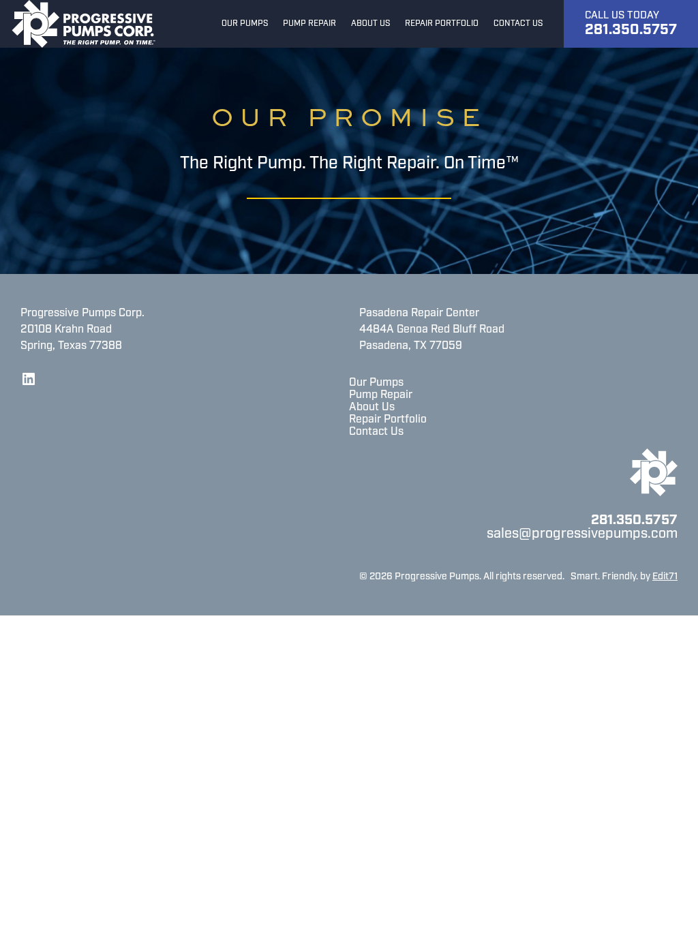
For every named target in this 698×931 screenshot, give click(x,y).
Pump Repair (380, 395)
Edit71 (665, 577)
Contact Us (376, 432)
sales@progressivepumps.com (582, 534)
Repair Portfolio (388, 419)
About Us (372, 407)
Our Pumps (376, 383)
